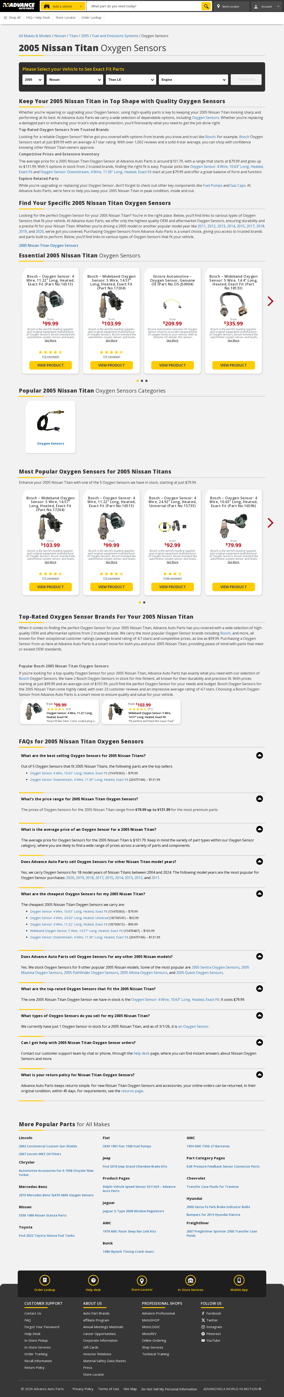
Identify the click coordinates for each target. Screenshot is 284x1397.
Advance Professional (158, 1313)
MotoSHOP (151, 1320)
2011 (202, 226)
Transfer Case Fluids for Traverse (213, 1186)
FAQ (27, 1320)
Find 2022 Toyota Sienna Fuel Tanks (47, 1235)
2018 (260, 226)
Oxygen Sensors (205, 117)
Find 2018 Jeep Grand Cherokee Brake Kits (135, 1166)
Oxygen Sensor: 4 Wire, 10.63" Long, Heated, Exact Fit (69, 773)
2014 (231, 226)
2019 (23, 231)
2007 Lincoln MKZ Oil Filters (40, 1154)
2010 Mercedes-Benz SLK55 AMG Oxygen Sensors (56, 1195)
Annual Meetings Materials (103, 1327)
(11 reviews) (111, 357)
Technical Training (155, 1354)
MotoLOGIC (151, 1327)
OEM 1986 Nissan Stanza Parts (42, 1215)
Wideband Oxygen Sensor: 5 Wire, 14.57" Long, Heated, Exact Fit (149, 715)
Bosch (210, 136)
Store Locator (93, 1374)
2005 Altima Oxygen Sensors (143, 972)
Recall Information (38, 1361)
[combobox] (149, 6)
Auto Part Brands (96, 1313)
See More (50, 340)
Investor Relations (97, 1354)
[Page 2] (142, 381)
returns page (132, 1090)
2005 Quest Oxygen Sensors (199, 972)
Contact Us (32, 1313)
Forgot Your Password (41, 1327)
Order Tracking (35, 1354)
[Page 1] (137, 381)
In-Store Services (37, 1347)
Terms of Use (108, 1389)
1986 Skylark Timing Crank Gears (128, 1251)
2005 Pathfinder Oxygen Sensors (91, 972)
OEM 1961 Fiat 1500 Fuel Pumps (127, 1146)
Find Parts (246, 79)
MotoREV (149, 1333)
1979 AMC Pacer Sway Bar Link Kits (129, 1231)
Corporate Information (100, 1340)
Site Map (130, 1389)
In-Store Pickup (36, 1340)
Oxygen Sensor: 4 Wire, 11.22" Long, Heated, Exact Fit (70, 715)
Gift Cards (91, 1347)
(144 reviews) (172, 578)
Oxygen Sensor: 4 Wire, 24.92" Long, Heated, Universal (69, 918)
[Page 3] (146, 381)
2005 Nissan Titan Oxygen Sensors (48, 245)
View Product (50, 365)
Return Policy (34, 1367)
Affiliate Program (96, 1320)
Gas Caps (238, 185)
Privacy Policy (83, 1389)
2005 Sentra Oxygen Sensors (215, 967)
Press (87, 1367)
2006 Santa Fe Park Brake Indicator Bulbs (218, 1207)
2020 (40, 231)
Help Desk (32, 1333)
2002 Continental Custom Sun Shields (48, 1146)
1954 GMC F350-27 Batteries (208, 1146)
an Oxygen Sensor (193, 1026)
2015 (241, 226)
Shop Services (152, 1347)
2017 (250, 226)
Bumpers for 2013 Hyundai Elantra (213, 1214)
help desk (142, 1053)
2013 (221, 226)
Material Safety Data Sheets (104, 1361)
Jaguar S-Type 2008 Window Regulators (133, 1211)
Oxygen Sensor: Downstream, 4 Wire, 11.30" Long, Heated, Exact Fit (96, 171)
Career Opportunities (99, 1333)
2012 (211, 226)
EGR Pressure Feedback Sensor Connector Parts (223, 1166)
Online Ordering (154, 1340)
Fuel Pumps (212, 185)
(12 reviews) (50, 357)
